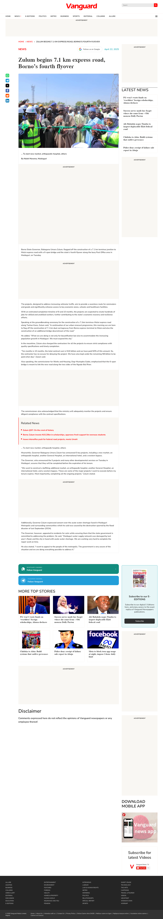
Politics (42, 16)
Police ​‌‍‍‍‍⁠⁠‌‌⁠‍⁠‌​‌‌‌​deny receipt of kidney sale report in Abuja (138, 149)
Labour (85, 885)
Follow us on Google (91, 49)
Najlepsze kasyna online (121, 913)
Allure (8, 882)
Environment (49, 885)
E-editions (30, 16)
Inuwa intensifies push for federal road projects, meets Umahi (50, 439)
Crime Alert (10, 893)
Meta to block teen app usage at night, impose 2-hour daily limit (102, 654)
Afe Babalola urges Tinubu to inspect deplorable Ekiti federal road (137, 126)
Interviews (86, 882)
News (17, 16)
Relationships (87, 898)
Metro (53, 16)
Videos (123, 895)
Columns (101, 16)
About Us (39, 913)
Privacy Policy (70, 913)
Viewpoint (125, 898)
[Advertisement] (69, 204)
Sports (76, 16)
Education (9, 901)
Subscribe (139, 621)
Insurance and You (51, 901)
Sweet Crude (126, 882)
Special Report (88, 901)
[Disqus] (68, 760)
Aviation (8, 885)
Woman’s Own (126, 901)
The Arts (124, 888)
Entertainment (50, 882)
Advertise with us (49, 913)
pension (47, 903)
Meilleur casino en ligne (103, 913)
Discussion (9, 898)
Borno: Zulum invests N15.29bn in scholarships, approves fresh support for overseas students (64, 434)
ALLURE (112, 16)
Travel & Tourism (127, 893)
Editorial (88, 16)
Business (64, 16)
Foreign (47, 890)
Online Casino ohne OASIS (85, 913)
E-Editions (9, 903)
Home (8, 16)
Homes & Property (51, 895)
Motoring (86, 893)
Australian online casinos (138, 913)
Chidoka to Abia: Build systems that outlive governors (138, 138)
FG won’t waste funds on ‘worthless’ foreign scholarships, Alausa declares (138, 100)
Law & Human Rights (90, 888)
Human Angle (49, 898)
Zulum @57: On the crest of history (38, 430)
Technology (126, 885)
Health (47, 893)
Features (47, 888)
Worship (124, 903)
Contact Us (60, 913)
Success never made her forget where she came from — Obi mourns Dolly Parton (137, 113)
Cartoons (125, 890)
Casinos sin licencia (37, 915)
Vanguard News (81, 6)
